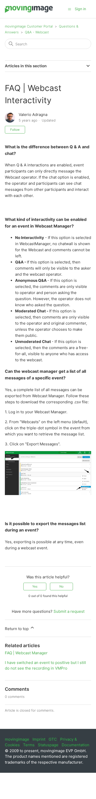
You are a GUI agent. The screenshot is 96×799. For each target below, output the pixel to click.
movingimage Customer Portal (29, 26)
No (61, 586)
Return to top (17, 628)
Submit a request (69, 611)
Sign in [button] (80, 9)
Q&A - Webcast (37, 32)
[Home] (29, 11)
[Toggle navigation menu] (69, 9)
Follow (15, 129)
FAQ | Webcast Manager (26, 652)
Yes (34, 586)
